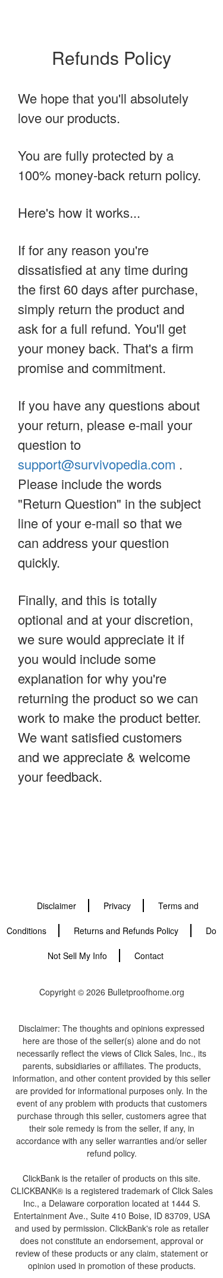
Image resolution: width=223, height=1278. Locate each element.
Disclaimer (56, 905)
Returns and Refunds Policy (126, 930)
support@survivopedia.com (96, 464)
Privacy (117, 905)
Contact (149, 955)
